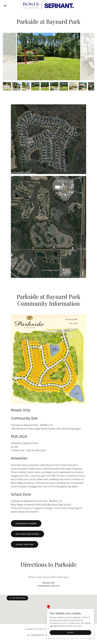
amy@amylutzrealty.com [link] (48, 585)
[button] (10, 5)
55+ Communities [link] (35, 635)
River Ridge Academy (26, 523)
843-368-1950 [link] (48, 583)
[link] (49, 5)
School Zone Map (24, 544)
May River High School (27, 534)
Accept (70, 633)
